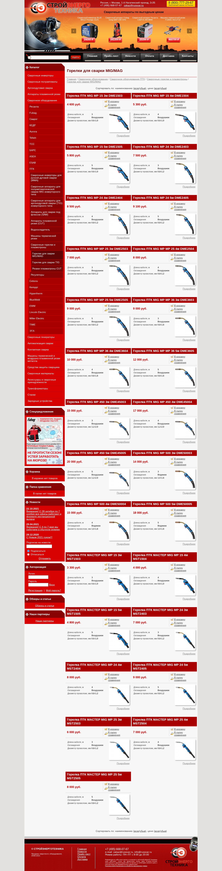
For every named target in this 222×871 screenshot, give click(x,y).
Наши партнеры (45, 621)
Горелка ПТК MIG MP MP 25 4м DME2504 (163, 249)
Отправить (45, 558)
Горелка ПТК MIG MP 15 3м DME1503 (94, 95)
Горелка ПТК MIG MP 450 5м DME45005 (96, 453)
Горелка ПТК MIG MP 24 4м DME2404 (94, 197)
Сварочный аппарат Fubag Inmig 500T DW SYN (117, 19)
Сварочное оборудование (42, 100)
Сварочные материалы (41, 373)
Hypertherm (35, 293)
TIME (32, 324)
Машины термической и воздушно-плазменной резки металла (44, 358)
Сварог (33, 119)
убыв (142, 88)
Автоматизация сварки (40, 343)
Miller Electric (36, 318)
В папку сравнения (114, 106)
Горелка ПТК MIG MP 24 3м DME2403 (161, 146)
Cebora (33, 281)
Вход (52, 584)
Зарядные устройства (40, 401)
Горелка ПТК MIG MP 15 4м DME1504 (161, 95)
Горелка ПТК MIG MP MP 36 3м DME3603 (163, 300)
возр (136, 88)
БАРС (32, 150)
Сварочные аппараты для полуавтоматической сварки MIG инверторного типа (45, 190)
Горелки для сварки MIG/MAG (43, 254)
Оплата (149, 56)
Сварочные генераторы (41, 337)
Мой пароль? (53, 590)
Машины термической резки (43, 237)
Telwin (32, 138)
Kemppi (33, 287)
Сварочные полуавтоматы (42, 81)
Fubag (33, 113)
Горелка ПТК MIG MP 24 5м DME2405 (161, 197)
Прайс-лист (111, 56)
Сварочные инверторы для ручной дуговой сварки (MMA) (46, 178)
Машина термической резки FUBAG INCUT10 (172, 19)
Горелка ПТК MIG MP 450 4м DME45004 (162, 402)
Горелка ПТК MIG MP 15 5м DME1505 (94, 146)
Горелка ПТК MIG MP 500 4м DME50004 (96, 504)
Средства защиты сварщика (43, 367)
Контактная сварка (38, 349)
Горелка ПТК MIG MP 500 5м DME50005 (162, 504)
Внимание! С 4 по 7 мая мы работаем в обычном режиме (43, 528)
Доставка (168, 56)
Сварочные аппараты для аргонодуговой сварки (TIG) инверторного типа (46, 203)
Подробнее (123, 135)
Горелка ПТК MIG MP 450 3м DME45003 (96, 402)
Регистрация (35, 590)
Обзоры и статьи (44, 605)
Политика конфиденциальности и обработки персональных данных (126, 866)
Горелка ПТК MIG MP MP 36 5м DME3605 (163, 351)
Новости (130, 56)
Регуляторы (37, 275)
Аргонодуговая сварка (40, 88)
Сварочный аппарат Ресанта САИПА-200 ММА (145, 19)
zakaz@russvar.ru (134, 5)
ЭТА (31, 331)
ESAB (32, 162)
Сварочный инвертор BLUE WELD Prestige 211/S (90, 19)
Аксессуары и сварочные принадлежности (42, 381)
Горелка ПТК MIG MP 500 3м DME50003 (162, 453)
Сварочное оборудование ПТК (127, 79)
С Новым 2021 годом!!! (39, 537)
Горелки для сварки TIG (45, 262)
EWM (32, 306)
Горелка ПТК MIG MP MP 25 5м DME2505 (97, 300)
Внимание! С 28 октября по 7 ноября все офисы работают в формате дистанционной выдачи (43, 515)
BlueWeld (34, 299)
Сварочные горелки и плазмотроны (43, 246)
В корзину (113, 101)
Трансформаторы (38, 388)
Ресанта (34, 106)
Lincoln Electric (37, 312)
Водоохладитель (40, 229)
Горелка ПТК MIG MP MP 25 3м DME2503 (97, 249)
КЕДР (32, 125)
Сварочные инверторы (40, 75)
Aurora (33, 131)
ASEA (32, 156)
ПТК (31, 169)
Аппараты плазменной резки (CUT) (44, 222)
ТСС (32, 144)
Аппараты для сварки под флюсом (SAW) (45, 213)
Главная (92, 56)
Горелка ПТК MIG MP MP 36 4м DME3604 (97, 351)
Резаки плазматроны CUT (47, 268)
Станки (32, 394)
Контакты (188, 56)
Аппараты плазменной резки (44, 94)
